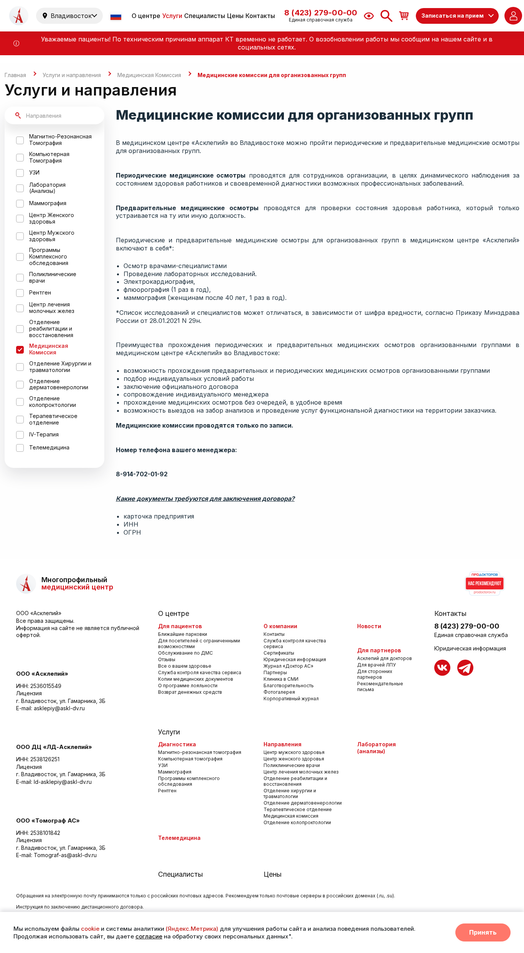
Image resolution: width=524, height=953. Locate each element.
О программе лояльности (188, 685)
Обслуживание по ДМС (185, 653)
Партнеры (275, 672)
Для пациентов (180, 626)
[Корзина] (404, 15)
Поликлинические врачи (292, 765)
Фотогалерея (279, 692)
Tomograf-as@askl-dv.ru (65, 855)
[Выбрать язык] (116, 16)
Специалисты (204, 16)
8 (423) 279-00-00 (466, 626)
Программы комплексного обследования (189, 781)
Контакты (260, 16)
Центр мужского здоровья (294, 752)
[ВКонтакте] (442, 668)
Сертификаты (279, 653)
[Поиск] (386, 16)
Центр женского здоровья (294, 759)
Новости (369, 626)
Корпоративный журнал (291, 698)
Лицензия (29, 693)
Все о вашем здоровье (184, 666)
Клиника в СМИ (281, 679)
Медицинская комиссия (291, 816)
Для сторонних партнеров (374, 674)
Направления (283, 744)
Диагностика (177, 744)
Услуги (172, 16)
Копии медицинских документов (195, 679)
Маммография (174, 772)
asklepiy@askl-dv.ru (59, 708)
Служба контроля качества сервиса (199, 672)
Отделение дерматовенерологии (303, 803)
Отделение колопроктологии (297, 822)
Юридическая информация (295, 659)
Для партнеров (379, 650)
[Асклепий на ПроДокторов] (484, 584)
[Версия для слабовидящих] (369, 16)
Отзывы (166, 659)
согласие (148, 936)
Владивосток (71, 16)
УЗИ (163, 765)
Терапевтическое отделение (298, 809)
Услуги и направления (72, 75)
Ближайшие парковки (182, 634)
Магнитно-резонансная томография (199, 752)
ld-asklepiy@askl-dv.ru (63, 782)
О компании (280, 626)
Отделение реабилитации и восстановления (295, 781)
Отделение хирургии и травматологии (290, 793)
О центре (146, 16)
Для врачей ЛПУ (376, 665)
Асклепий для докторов (384, 658)
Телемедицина (179, 837)
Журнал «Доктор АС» (288, 666)
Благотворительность (289, 685)
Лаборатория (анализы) (376, 747)
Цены (235, 16)
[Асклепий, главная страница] (18, 15)
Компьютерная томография (190, 759)
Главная (15, 75)
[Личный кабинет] (513, 16)
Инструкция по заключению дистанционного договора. (80, 907)
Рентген (167, 790)
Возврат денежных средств (190, 692)
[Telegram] (465, 668)
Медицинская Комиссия (149, 75)
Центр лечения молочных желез (301, 772)
